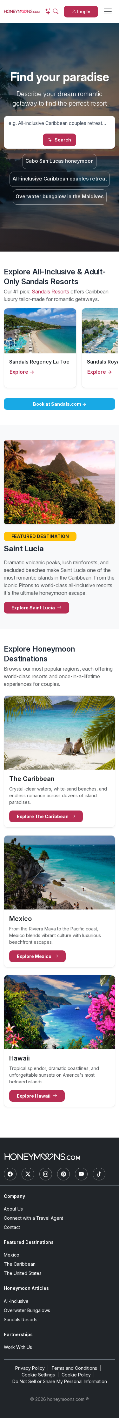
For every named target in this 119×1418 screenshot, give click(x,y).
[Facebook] (10, 1174)
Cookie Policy (76, 1374)
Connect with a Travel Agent (33, 1218)
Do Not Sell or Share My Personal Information (59, 1381)
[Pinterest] (63, 1174)
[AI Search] (51, 11)
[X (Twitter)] (28, 1174)
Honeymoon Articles (26, 1288)
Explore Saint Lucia (33, 607)
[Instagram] (45, 1174)
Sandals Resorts (50, 291)
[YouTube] (81, 1174)
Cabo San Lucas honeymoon (59, 161)
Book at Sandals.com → (59, 404)
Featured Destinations (29, 1242)
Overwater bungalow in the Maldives (60, 197)
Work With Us (18, 1347)
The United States (23, 1273)
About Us (13, 1208)
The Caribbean (20, 1264)
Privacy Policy (30, 1368)
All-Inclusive (16, 1301)
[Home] (42, 1157)
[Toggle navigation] (108, 11)
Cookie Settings (38, 1374)
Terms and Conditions (74, 1368)
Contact (12, 1227)
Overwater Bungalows (27, 1310)
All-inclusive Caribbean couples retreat (59, 179)
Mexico (11, 1254)
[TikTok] (99, 1174)
